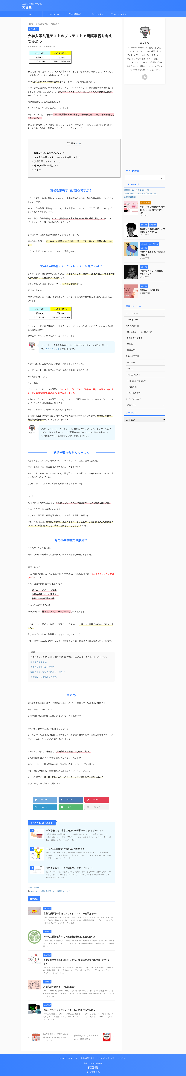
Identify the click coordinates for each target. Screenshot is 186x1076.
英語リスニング (63, 891)
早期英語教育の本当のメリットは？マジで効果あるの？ (70, 913)
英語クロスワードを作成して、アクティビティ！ (70, 867)
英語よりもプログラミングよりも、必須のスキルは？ (69, 1009)
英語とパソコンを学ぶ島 (93, 1063)
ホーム (31, 14)
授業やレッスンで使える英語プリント (140, 193)
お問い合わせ (130, 197)
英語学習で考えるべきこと (46, 161)
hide (78, 143)
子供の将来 (34, 887)
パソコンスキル (97, 14)
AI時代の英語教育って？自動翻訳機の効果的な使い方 (69, 936)
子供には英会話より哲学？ (42, 667)
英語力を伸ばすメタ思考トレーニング (47, 672)
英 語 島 (27, 7)
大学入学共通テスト (48, 891)
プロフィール (53, 14)
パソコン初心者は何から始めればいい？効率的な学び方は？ (152, 209)
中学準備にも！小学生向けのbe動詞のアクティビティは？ (74, 830)
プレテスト (35, 891)
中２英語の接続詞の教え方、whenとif (65, 848)
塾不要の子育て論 (38, 662)
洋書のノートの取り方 (149, 290)
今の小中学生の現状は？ (45, 165)
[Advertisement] (144, 126)
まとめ (37, 169)
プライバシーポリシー (119, 14)
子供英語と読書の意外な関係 (43, 677)
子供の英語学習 (75, 14)
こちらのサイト (52, 349)
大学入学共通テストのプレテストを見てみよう (56, 157)
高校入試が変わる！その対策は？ (59, 986)
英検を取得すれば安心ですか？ (48, 153)
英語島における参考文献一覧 (136, 190)
